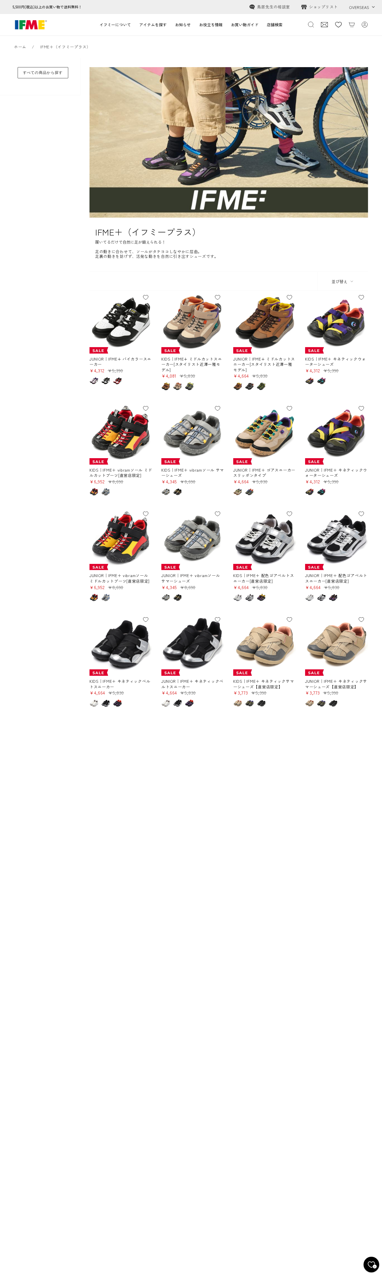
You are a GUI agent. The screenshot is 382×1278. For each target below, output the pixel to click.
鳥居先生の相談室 (273, 6)
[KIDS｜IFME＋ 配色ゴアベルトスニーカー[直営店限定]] (264, 538)
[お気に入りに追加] (145, 297)
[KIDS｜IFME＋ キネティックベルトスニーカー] (120, 644)
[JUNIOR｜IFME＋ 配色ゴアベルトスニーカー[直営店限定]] (336, 538)
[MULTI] (261, 597)
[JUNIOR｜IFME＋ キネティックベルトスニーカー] (192, 644)
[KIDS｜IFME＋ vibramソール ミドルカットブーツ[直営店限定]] (120, 433)
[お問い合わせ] (324, 24)
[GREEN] (261, 386)
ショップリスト (323, 6)
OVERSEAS (359, 7)
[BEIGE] (177, 386)
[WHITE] (237, 597)
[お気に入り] (338, 24)
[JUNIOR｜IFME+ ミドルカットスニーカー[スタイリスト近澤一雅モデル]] (264, 322)
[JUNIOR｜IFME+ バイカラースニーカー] (120, 322)
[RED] (117, 380)
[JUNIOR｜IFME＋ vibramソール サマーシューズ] (192, 538)
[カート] (351, 24)
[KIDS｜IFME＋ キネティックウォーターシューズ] (336, 322)
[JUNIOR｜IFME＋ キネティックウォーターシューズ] (336, 433)
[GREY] (189, 386)
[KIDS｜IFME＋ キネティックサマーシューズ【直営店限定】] (264, 644)
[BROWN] (165, 386)
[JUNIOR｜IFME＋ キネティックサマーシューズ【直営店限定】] (336, 644)
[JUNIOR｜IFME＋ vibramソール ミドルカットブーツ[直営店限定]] (120, 538)
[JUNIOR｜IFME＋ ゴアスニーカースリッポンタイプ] (264, 433)
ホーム (20, 47)
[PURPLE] (93, 380)
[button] (115, 24)
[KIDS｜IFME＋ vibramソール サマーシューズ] (192, 433)
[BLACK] (105, 380)
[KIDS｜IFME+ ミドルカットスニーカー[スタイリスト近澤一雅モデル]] (192, 322)
